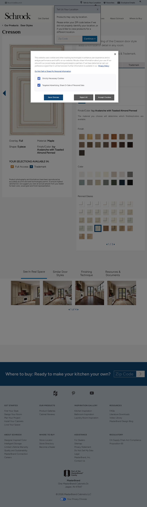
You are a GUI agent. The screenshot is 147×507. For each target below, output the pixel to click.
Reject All (83, 97)
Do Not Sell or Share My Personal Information (53, 71)
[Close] (115, 54)
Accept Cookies (104, 97)
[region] (74, 77)
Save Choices (53, 97)
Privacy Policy (103, 66)
